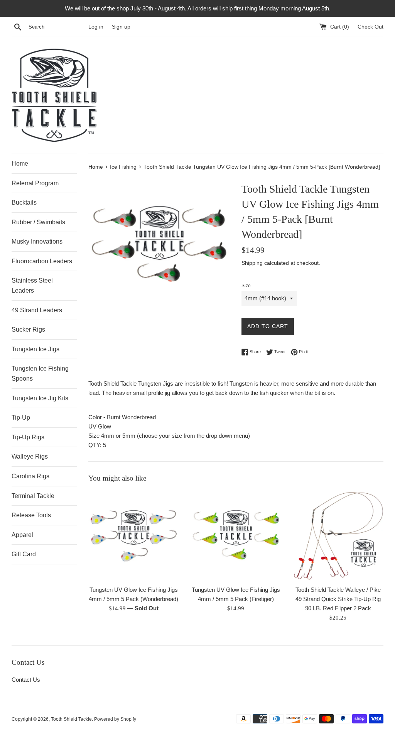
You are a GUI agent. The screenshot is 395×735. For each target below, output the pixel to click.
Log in (95, 27)
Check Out (370, 27)
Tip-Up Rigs (28, 437)
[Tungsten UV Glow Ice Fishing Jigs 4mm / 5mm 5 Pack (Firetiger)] (236, 536)
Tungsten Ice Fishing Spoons (40, 373)
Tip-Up (21, 417)
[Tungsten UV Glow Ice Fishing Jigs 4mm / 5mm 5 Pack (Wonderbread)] (133, 536)
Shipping (252, 263)
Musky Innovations (37, 241)
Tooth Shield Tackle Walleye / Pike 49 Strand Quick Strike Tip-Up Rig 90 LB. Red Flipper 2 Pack (338, 598)
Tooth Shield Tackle (71, 719)
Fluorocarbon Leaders (42, 261)
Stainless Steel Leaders (32, 285)
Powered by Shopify (115, 719)
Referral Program (35, 183)
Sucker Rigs (28, 329)
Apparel (22, 535)
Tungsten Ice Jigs (35, 349)
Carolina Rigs (30, 476)
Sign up (121, 27)
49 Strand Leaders (37, 310)
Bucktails (24, 202)
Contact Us (26, 679)
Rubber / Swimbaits (38, 222)
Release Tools (31, 515)
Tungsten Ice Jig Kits (40, 398)
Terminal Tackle (33, 496)
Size (246, 285)
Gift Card (24, 554)
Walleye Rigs (30, 456)
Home (20, 163)
